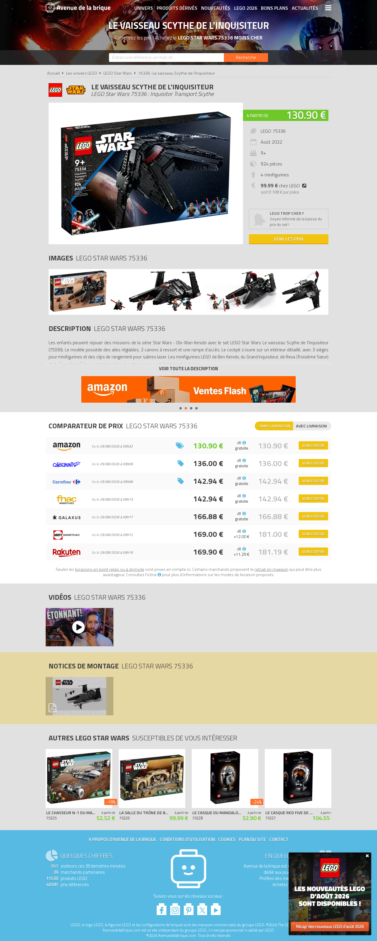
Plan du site (252, 839)
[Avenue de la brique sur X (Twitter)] (202, 907)
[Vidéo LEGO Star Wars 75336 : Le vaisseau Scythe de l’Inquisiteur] (79, 627)
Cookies (227, 839)
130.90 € (306, 115)
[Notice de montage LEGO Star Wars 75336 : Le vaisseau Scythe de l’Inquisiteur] (79, 696)
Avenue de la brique (78, 7)
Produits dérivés (177, 8)
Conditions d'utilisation (187, 839)
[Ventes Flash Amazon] (188, 390)
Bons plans (274, 8)
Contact (279, 839)
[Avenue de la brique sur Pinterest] (188, 907)
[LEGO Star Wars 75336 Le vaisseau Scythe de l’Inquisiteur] (78, 310)
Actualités (305, 8)
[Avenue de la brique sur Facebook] (161, 907)
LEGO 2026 (245, 8)
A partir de (257, 115)
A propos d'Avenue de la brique (122, 839)
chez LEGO (280, 185)
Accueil (53, 73)
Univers (143, 8)
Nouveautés (215, 8)
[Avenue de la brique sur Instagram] (175, 907)
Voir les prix (289, 238)
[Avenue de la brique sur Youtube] (215, 907)
